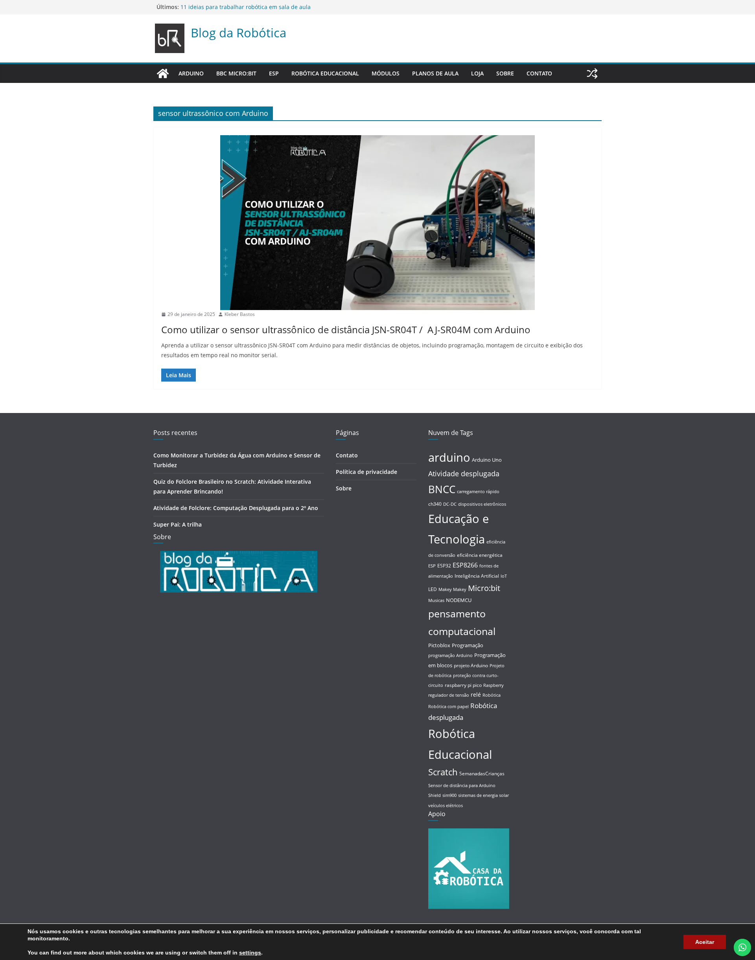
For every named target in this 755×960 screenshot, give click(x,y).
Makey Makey (452, 589)
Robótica (491, 695)
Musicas (436, 600)
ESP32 (444, 565)
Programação (467, 645)
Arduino (191, 73)
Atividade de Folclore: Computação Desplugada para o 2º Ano (235, 508)
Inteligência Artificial (477, 576)
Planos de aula (435, 73)
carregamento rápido (478, 491)
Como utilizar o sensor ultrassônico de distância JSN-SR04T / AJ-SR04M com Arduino (345, 329)
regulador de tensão (448, 695)
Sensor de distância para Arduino (461, 785)
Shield (434, 795)
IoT (504, 576)
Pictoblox (439, 645)
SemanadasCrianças (482, 773)
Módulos (386, 73)
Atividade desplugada (463, 473)
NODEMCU (458, 600)
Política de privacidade (366, 471)
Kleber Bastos (240, 314)
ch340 (435, 504)
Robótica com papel (448, 706)
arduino (449, 457)
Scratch (443, 772)
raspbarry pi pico (463, 685)
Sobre (505, 73)
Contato (539, 73)
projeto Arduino (471, 665)
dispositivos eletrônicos (482, 504)
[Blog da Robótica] (162, 73)
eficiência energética (480, 555)
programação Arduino (450, 655)
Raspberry (493, 685)
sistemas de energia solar (483, 795)
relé (476, 694)
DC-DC (450, 504)
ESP (274, 73)
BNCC (441, 489)
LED (432, 589)
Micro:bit (484, 587)
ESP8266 (465, 565)
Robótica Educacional (325, 73)
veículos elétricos (445, 805)
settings (250, 952)
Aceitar (704, 942)
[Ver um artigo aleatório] (592, 73)
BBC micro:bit (236, 73)
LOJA (477, 73)
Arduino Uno (487, 459)
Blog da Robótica (238, 32)
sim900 (449, 795)
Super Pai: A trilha (204, 5)
